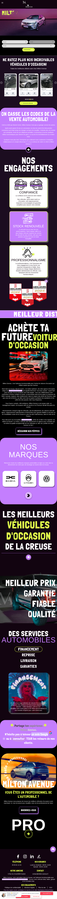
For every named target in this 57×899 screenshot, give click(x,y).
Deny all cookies (23, 896)
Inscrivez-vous (28, 810)
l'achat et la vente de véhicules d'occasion (15, 879)
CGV (50, 887)
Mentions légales (29, 887)
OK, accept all (47, 893)
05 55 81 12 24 (29, 7)
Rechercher (27, 49)
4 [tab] (29, 99)
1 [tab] (25, 99)
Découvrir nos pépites (29, 431)
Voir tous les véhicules (28, 103)
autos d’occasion (26, 419)
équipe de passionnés (15, 390)
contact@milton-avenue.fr (40, 874)
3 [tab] (28, 99)
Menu (2, 3)
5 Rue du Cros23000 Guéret (16, 874)
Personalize (36, 896)
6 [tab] (32, 99)
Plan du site (42, 887)
